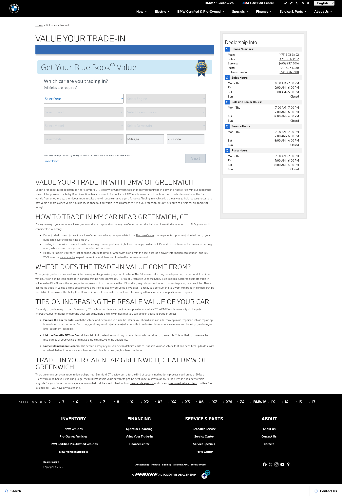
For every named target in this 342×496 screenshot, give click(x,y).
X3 (160, 401)
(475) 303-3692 (289, 54)
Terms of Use (198, 464)
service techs (67, 257)
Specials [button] (238, 12)
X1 (132, 401)
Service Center (204, 436)
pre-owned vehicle (63, 203)
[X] (271, 464)
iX (273, 401)
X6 (201, 401)
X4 (173, 401)
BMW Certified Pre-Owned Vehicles (73, 444)
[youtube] (282, 464)
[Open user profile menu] (308, 3)
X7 (214, 401)
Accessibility (142, 464)
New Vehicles (74, 429)
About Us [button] (321, 12)
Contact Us (269, 436)
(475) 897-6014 (289, 63)
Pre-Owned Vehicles (73, 436)
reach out (43, 388)
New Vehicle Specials (73, 451)
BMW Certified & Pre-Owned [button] (199, 12)
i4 (286, 401)
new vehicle (42, 203)
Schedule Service (204, 429)
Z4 (242, 401)
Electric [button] (160, 12)
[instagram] (276, 464)
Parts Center (204, 451)
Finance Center (145, 235)
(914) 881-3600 (289, 72)
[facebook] (265, 464)
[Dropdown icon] (285, 3)
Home (39, 25)
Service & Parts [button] (291, 12)
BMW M (259, 401)
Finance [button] (262, 12)
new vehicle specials (142, 383)
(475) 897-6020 (288, 68)
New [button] (140, 12)
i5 (300, 401)
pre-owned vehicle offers (182, 383)
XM (229, 401)
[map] (288, 464)
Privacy (155, 464)
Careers (269, 444)
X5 (187, 401)
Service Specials (204, 444)
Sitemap (166, 464)
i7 (313, 401)
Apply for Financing (139, 429)
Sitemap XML (181, 464)
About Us (269, 429)
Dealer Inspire (51, 461)
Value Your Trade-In (139, 436)
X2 (146, 401)
